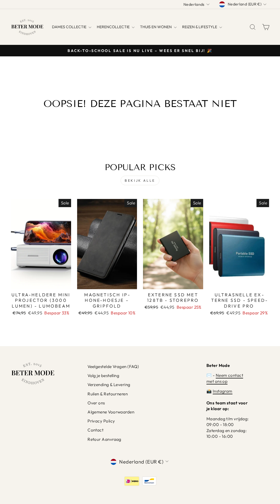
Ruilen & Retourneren (108, 393)
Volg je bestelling (103, 375)
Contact (95, 430)
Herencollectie (113, 26)
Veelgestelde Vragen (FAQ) (113, 366)
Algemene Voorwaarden (111, 412)
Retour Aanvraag (104, 439)
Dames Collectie (69, 26)
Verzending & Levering (109, 384)
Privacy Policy (101, 421)
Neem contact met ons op (224, 378)
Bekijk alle (140, 180)
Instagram (222, 391)
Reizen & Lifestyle (200, 26)
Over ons (96, 402)
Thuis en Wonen (156, 26)
